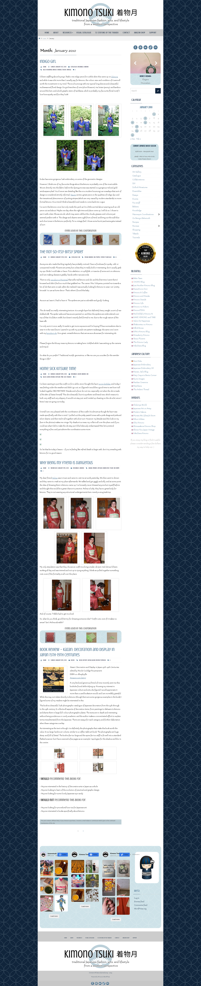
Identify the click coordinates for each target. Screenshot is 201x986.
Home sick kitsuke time (58, 368)
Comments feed (140, 905)
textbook (103, 660)
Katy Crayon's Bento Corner (145, 375)
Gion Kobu (137, 361)
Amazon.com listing (78, 678)
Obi (79, 257)
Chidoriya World (140, 405)
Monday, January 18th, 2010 (59, 374)
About (71, 938)
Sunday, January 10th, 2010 (59, 660)
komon (105, 468)
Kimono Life (138, 303)
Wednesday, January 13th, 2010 (60, 468)
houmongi (49, 70)
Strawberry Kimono (141, 335)
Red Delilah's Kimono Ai (143, 314)
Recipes (135, 222)
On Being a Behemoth (141, 218)
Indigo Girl (48, 61)
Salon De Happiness (141, 321)
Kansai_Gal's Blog (140, 372)
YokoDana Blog (139, 346)
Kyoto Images (139, 379)
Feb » (138, 139)
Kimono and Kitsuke (141, 296)
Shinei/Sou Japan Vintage (144, 430)
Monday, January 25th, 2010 (59, 257)
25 (137, 131)
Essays (135, 195)
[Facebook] (135, 47)
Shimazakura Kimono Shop (144, 426)
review (98, 660)
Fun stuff (136, 203)
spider (103, 257)
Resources (79, 938)
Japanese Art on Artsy (142, 408)
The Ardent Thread (141, 389)
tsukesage (108, 257)
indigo (55, 70)
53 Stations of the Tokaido (104, 938)
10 (132, 122)
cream (86, 257)
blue (44, 70)
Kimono (86, 67)
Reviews (135, 226)
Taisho (64, 70)
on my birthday (105, 384)
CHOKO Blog (138, 282)
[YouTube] (146, 47)
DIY (133, 183)
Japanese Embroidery (142, 365)
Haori (79, 374)
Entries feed (139, 902)
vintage (69, 70)
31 (132, 135)
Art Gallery (136, 172)
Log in (136, 898)
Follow (64, 854)
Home (65, 938)
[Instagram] (140, 47)
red (108, 468)
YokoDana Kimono (140, 433)
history (85, 660)
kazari (93, 660)
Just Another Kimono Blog (144, 285)
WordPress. (107, 976)
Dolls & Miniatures (139, 187)
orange (59, 70)
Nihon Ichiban (139, 419)
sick (65, 377)
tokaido (69, 377)
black (44, 377)
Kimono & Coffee (140, 292)
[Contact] (156, 47)
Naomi (73, 195)
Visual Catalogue (89, 938)
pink (62, 377)
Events (135, 199)
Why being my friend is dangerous (66, 462)
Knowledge (136, 210)
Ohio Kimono (138, 423)
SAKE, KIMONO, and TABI (144, 317)
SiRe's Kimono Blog (141, 332)
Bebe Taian (137, 278)
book (80, 660)
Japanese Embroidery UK (143, 368)
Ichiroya (114, 77)
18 (137, 127)
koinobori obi (51, 333)
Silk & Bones (138, 328)
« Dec (132, 139)
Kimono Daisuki (139, 300)
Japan (89, 660)
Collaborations (138, 180)
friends (95, 468)
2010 (44, 38)
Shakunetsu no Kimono (142, 324)
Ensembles (80, 67)
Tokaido (135, 234)
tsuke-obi (113, 468)
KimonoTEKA (139, 310)
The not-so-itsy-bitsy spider (61, 251)
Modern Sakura (139, 412)
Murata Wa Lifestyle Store (144, 416)
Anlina (90, 468)
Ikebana (135, 207)
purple (98, 257)
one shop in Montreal (59, 280)
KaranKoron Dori (140, 289)
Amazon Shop (126, 938)
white (117, 468)
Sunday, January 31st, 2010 (58, 67)
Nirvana (100, 976)
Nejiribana (137, 386)
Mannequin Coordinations (143, 214)
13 (145, 122)
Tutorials (136, 237)
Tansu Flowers (139, 339)
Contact (117, 938)
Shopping (136, 230)
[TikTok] (151, 47)
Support (135, 938)
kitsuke (58, 377)
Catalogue (74, 67)
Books (73, 660)
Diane (44, 67)
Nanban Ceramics (140, 382)
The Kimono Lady (140, 342)
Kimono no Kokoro (141, 307)
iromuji (53, 377)
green (48, 377)
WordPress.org (140, 909)
